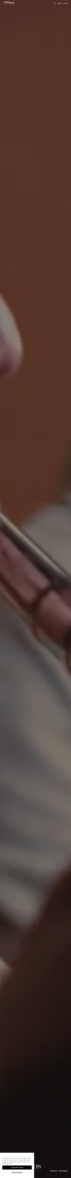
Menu (59, 3)
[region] (17, 1165)
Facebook (53, 1171)
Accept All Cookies (17, 1167)
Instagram (63, 1171)
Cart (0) (65, 3)
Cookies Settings (17, 1172)
